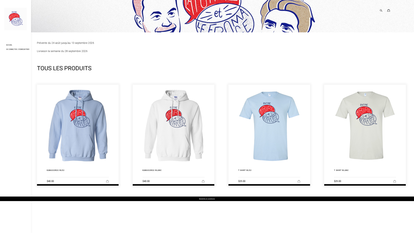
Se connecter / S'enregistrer (17, 49)
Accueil (9, 45)
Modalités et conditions (207, 199)
